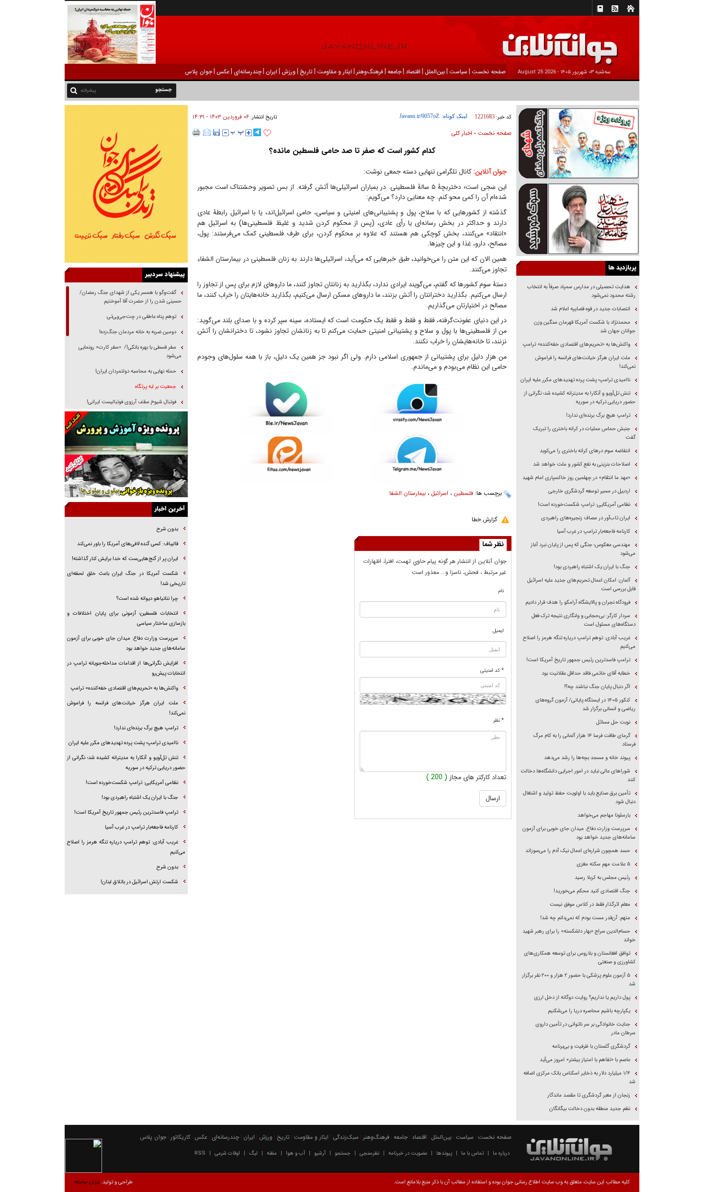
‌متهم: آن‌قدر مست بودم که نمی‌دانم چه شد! (585, 918)
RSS (199, 1153)
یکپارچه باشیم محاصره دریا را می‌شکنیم (589, 1011)
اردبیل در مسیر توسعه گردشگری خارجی (588, 491)
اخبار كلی (461, 133)
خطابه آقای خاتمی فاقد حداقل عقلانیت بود (586, 673)
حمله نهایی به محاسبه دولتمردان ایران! (135, 371)
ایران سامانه (87, 1182)
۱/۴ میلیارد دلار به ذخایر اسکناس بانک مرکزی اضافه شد (579, 1077)
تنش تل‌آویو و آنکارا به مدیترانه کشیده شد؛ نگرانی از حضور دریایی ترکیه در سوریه (580, 397)
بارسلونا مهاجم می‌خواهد (604, 815)
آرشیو (320, 1153)
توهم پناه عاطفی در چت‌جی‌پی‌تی (141, 317)
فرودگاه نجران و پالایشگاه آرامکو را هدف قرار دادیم (577, 602)
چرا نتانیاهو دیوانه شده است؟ (147, 599)
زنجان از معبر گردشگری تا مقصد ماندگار (588, 1095)
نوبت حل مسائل (613, 722)
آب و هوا (295, 1153)
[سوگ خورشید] (577, 218)
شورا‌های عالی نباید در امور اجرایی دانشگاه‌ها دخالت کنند (578, 775)
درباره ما (501, 1153)
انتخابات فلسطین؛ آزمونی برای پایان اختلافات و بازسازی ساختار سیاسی (126, 618)
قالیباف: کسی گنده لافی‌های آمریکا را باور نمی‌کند (127, 544)
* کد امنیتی (492, 670)
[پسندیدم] (267, 133)
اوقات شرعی (227, 1153)
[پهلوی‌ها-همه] (126, 476)
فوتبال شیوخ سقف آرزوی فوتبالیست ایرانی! (130, 402)
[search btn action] (73, 89)
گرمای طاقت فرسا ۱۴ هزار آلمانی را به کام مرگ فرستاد (584, 740)
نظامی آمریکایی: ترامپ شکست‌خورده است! (584, 505)
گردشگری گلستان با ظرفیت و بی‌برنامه (591, 1046)
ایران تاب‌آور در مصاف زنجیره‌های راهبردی (585, 518)
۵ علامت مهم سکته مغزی (603, 864)
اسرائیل (439, 493)
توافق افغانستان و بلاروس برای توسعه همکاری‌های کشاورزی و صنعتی (580, 957)
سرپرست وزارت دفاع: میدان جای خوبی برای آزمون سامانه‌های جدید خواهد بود (579, 833)
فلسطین (463, 493)
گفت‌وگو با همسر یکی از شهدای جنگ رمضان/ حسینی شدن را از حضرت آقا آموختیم (130, 297)
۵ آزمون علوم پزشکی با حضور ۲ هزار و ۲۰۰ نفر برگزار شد (579, 979)
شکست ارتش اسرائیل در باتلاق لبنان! (139, 882)
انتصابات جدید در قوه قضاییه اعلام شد (590, 309)
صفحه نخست (494, 133)
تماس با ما (472, 1153)
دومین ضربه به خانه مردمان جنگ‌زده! (137, 332)
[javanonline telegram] (257, 132)
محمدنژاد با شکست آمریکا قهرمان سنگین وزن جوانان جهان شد (585, 326)
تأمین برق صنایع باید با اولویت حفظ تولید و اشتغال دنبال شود (579, 797)
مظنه (272, 1153)
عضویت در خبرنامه (407, 1153)
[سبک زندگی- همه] (126, 184)
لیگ (253, 1153)
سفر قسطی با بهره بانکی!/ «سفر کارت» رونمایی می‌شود (130, 351)
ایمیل (498, 631)
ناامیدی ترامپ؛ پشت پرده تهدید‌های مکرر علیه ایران (575, 380)
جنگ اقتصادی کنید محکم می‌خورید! (592, 891)
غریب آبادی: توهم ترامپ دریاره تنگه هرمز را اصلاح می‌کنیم (579, 642)
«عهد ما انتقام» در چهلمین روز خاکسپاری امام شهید (576, 478)
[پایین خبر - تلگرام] (417, 458)
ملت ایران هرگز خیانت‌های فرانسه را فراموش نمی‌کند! (585, 362)
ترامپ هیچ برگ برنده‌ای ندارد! (598, 415)
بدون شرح (167, 529)
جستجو (343, 1153)
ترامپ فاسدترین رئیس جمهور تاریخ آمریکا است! (578, 660)
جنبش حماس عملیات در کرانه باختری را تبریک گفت (584, 433)
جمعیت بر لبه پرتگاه (155, 387)
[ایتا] (286, 459)
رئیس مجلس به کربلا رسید (602, 878)
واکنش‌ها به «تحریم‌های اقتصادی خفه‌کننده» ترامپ (576, 344)
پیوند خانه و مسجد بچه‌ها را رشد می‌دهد (587, 758)
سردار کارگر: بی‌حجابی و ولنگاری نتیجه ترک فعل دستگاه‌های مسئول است (584, 620)
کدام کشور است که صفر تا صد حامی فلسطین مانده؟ (352, 151)
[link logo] (595, 42)
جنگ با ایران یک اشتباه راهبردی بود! (592, 567)
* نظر (498, 720)
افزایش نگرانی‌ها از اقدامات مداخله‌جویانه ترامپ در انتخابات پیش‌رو (126, 668)
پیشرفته (88, 90)
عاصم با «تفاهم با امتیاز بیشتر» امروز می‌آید (584, 1060)
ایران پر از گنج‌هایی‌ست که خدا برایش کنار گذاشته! (125, 559)
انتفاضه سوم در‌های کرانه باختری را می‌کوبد (585, 451)
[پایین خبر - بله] (286, 409)
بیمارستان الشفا (407, 493)
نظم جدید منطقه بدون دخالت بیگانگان (589, 1109)
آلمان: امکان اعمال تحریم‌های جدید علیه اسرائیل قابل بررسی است (581, 584)
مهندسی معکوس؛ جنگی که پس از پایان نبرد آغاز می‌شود (583, 549)
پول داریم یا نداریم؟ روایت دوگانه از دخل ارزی (582, 997)
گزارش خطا (484, 519)
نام (501, 591)
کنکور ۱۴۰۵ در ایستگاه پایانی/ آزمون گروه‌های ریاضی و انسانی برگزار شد (585, 704)
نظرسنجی (369, 1153)
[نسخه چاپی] (197, 132)
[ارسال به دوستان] (207, 132)
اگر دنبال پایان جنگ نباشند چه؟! (597, 687)
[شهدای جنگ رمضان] (577, 142)
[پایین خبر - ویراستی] (417, 407)
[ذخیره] (216, 132)
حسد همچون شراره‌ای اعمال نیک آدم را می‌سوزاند (577, 851)
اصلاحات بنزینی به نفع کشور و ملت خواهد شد (581, 464)
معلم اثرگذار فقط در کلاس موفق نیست (590, 904)
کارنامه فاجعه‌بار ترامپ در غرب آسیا (593, 531)
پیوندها (444, 1153)
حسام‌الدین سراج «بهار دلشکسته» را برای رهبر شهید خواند (579, 935)
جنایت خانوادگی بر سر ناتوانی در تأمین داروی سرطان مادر (585, 1028)
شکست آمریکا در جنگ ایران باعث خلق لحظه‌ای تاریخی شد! (126, 579)
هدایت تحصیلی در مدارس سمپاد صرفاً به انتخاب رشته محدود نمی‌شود (581, 291)
